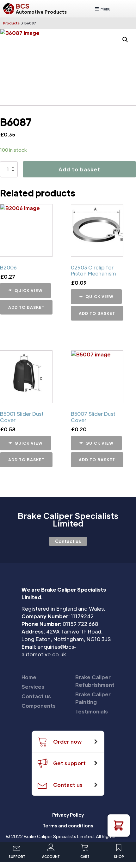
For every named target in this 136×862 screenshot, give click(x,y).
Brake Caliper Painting (93, 698)
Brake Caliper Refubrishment (94, 681)
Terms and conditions (68, 825)
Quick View (29, 290)
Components (39, 705)
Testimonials (91, 711)
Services (33, 686)
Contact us (68, 541)
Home (29, 677)
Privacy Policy (68, 815)
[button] (119, 825)
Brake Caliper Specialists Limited (68, 519)
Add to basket (79, 169)
